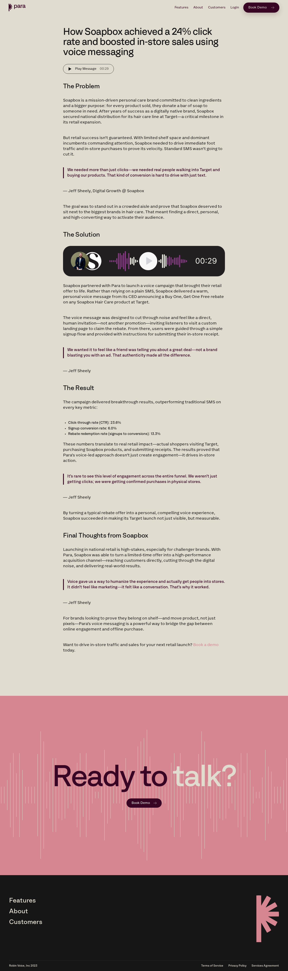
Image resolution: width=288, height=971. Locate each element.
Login (234, 7)
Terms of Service (212, 965)
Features (181, 7)
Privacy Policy (237, 965)
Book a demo (206, 645)
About (198, 7)
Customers (216, 7)
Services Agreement (265, 965)
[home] (17, 7)
